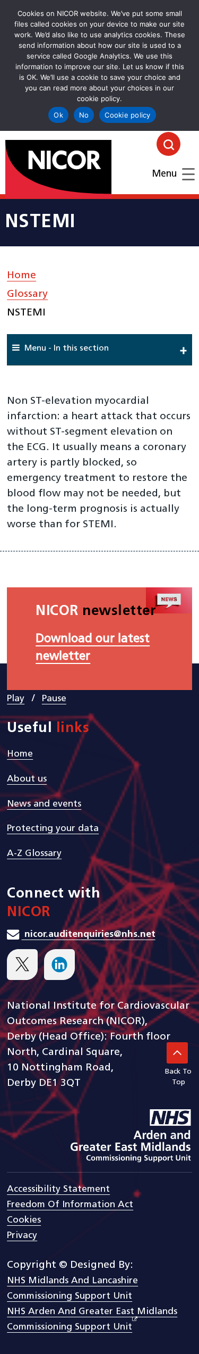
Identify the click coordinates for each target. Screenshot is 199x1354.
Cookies (24, 1220)
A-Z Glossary (34, 853)
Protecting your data (53, 828)
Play (15, 698)
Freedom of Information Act (70, 1204)
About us (27, 779)
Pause (54, 698)
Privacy (22, 1235)
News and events (44, 804)
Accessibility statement (58, 1189)
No (84, 115)
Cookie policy (127, 115)
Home (21, 275)
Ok (58, 115)
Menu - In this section (66, 348)
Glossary (27, 294)
